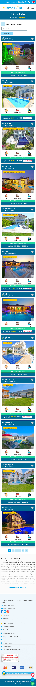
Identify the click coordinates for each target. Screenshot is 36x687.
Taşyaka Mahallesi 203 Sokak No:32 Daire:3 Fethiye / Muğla (17, 601)
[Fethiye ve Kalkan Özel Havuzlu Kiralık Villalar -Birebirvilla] (12, 8)
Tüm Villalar (22, 17)
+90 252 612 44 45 (8, 605)
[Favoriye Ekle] (32, 38)
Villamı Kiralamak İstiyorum (10, 636)
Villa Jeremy (7, 38)
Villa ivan (6, 337)
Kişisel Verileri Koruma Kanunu (11, 649)
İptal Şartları (6, 639)
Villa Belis (6, 80)
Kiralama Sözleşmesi (8, 626)
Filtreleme (6, 33)
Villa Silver (6, 123)
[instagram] (26, 2)
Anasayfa (13, 17)
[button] (11, 2)
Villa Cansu (6, 166)
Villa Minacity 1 (8, 379)
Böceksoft (18, 684)
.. (19, 551)
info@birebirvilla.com (9, 608)
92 (23, 551)
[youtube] (29, 2)
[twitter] (23, 2)
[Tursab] (18, 658)
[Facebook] (20, 2)
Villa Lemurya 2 (8, 209)
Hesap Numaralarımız (9, 630)
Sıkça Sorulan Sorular (9, 633)
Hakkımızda (6, 618)
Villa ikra (6, 251)
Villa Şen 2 (6, 507)
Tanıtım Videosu (7, 643)
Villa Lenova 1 (8, 422)
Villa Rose (6, 294)
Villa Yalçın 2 (7, 465)
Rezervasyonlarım (8, 646)
